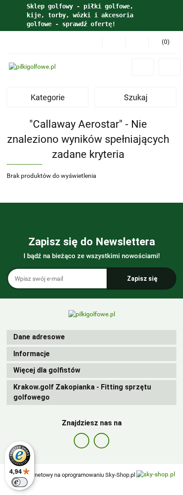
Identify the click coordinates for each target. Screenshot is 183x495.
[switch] (20, 482)
